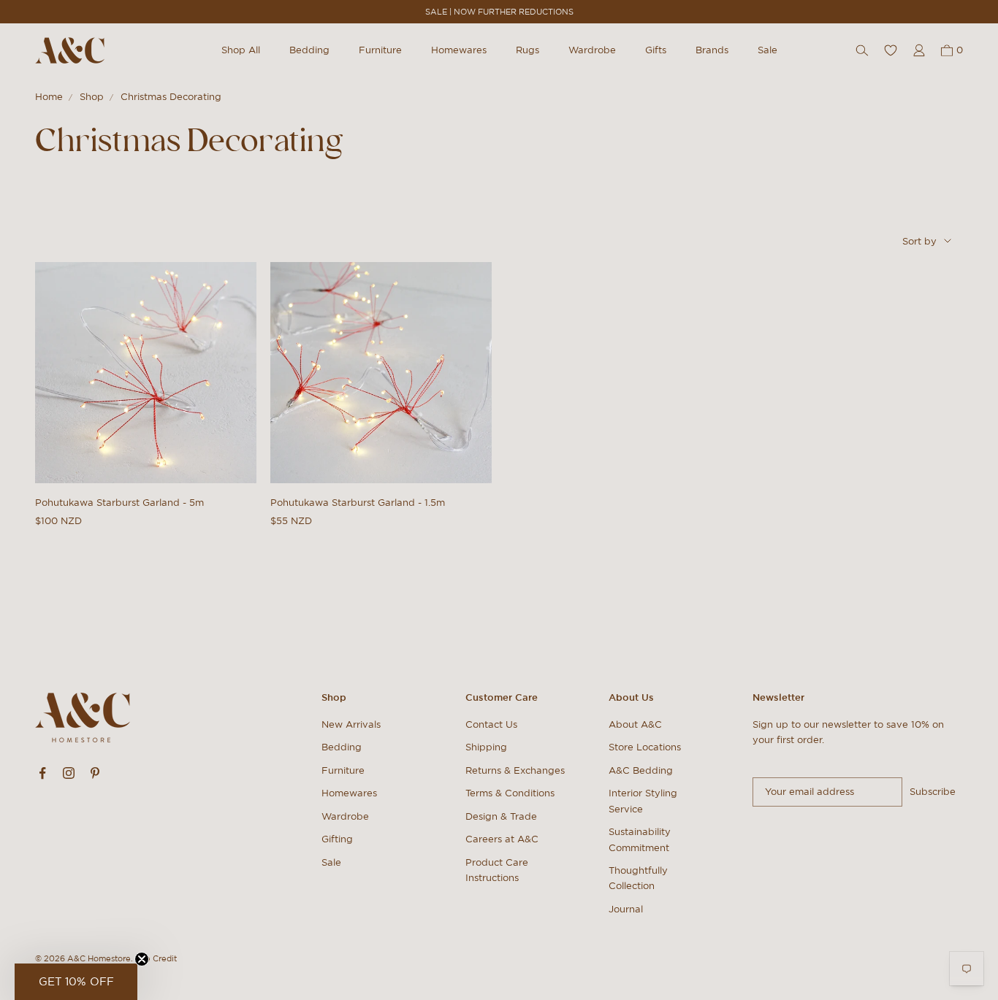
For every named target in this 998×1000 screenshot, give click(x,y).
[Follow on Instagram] (68, 773)
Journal (626, 909)
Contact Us (491, 724)
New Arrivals (351, 724)
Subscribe (933, 791)
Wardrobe (592, 50)
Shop (92, 96)
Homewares (459, 50)
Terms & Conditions (510, 793)
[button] (76, 982)
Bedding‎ (341, 747)
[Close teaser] (141, 959)
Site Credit (156, 958)
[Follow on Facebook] (42, 773)
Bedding (309, 50)
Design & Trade (501, 816)
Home (49, 96)
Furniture (380, 50)
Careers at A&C (501, 839)
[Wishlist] (890, 50)
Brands (712, 50)
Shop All (240, 50)
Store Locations (645, 747)
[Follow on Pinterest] (95, 773)
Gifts (655, 50)
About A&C (635, 724)
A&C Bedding (641, 770)
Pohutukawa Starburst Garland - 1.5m (357, 502)
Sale (767, 50)
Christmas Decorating (171, 96)
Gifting (337, 839)
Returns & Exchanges (515, 770)
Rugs (527, 50)
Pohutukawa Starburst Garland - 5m (119, 502)
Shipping (486, 747)
